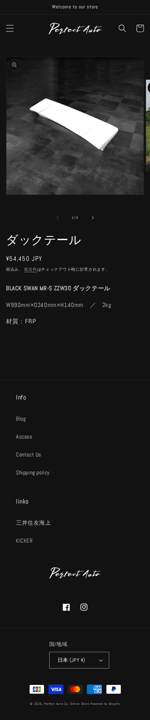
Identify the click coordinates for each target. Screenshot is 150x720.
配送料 (30, 269)
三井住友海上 (33, 522)
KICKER (24, 540)
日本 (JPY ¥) (71, 660)
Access (24, 436)
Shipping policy (33, 472)
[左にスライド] (57, 217)
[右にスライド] (93, 217)
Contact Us (28, 454)
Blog (21, 418)
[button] (10, 28)
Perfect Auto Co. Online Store (66, 704)
